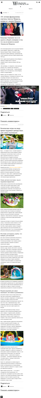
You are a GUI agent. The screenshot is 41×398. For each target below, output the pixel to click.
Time (6, 106)
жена (12, 108)
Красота (30, 8)
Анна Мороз (5, 12)
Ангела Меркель (6, 108)
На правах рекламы (4, 124)
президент (16, 108)
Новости (10, 8)
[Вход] (39, 2)
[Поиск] (37, 2)
